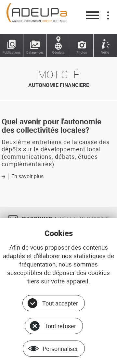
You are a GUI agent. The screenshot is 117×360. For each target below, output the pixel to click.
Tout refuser (60, 326)
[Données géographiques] (58, 45)
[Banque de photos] (82, 45)
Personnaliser (60, 349)
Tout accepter (60, 303)
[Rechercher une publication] (11, 45)
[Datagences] (35, 45)
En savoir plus (27, 176)
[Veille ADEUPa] (105, 45)
